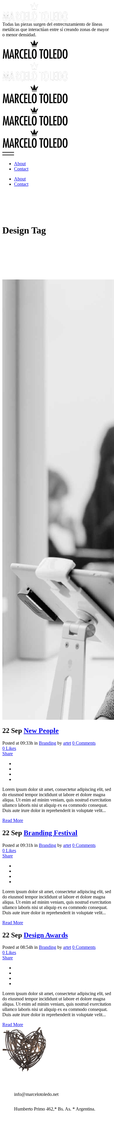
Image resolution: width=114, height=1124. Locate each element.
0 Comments (84, 743)
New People (41, 730)
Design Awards (46, 935)
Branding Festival (50, 833)
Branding (47, 743)
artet (67, 743)
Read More (12, 820)
